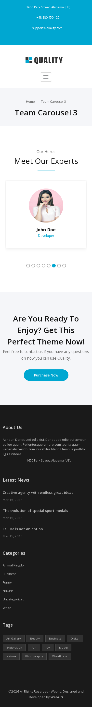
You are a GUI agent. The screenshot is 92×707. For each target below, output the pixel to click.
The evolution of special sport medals (35, 510)
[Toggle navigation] (46, 77)
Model (63, 647)
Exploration (14, 647)
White (7, 608)
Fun (33, 647)
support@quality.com (47, 28)
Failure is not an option (23, 529)
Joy (48, 647)
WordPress (59, 656)
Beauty (35, 638)
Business (9, 574)
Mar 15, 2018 (13, 499)
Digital (75, 638)
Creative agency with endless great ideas (38, 492)
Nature (8, 590)
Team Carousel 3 (53, 101)
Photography (34, 656)
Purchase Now (46, 375)
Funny (7, 582)
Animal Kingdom (14, 565)
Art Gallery (13, 638)
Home (30, 101)
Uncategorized (14, 599)
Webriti (56, 697)
